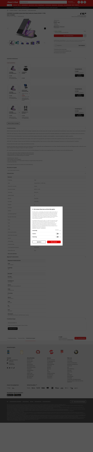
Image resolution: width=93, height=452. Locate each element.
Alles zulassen (54, 242)
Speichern (39, 242)
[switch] (57, 233)
